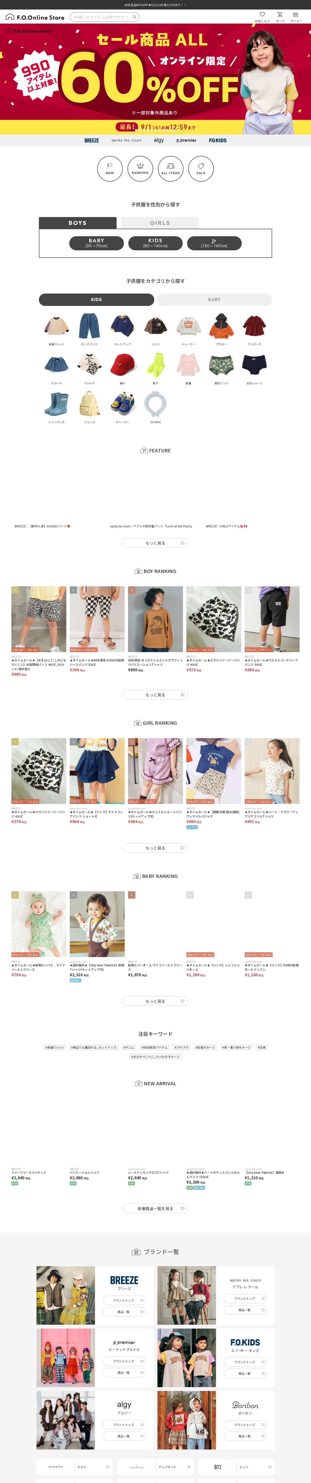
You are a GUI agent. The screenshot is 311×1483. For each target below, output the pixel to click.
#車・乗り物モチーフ (236, 1023)
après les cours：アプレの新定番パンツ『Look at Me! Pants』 (152, 502)
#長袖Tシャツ (54, 1023)
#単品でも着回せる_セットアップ (93, 1023)
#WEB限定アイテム (154, 1023)
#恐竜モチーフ (205, 1023)
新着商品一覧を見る (155, 1184)
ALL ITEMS (170, 173)
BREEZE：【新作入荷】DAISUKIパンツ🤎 (42, 502)
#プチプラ (181, 1023)
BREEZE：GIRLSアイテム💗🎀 (226, 502)
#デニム (129, 1023)
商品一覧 (124, 1288)
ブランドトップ (123, 1276)
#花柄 (262, 1023)
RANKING (140, 172)
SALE (201, 173)
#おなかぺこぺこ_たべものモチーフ (155, 1032)
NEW (110, 173)
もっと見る (155, 519)
